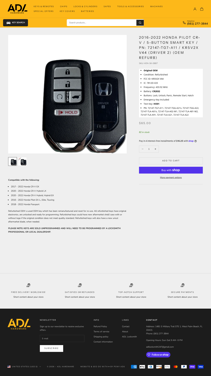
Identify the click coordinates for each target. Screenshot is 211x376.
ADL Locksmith (129, 336)
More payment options (171, 177)
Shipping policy (101, 336)
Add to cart (171, 160)
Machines (156, 6)
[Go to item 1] (12, 161)
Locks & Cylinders (85, 6)
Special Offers (44, 11)
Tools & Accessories (130, 6)
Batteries (87, 11)
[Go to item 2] (22, 161)
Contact (125, 326)
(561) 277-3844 (197, 23)
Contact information (103, 341)
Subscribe (51, 348)
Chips (63, 6)
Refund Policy (100, 326)
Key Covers (67, 11)
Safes (107, 6)
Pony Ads (119, 366)
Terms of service (101, 331)
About (125, 331)
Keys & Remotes (44, 6)
